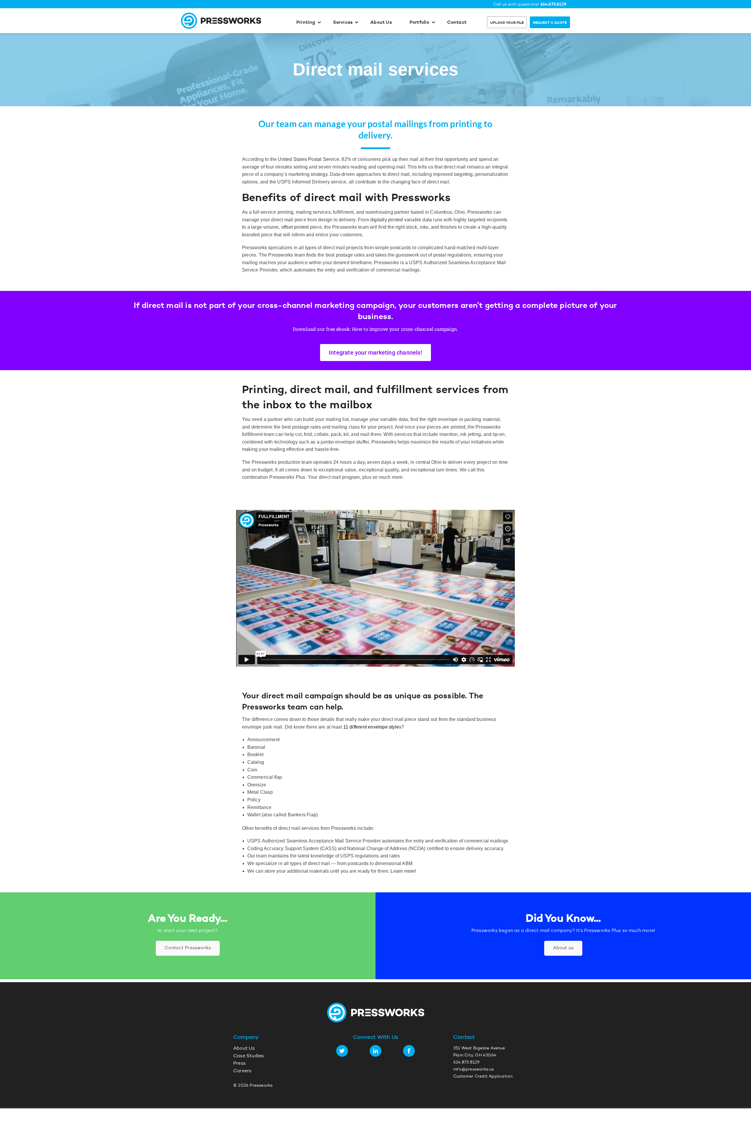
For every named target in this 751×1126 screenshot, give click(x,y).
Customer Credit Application (482, 1077)
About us (563, 948)
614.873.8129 (553, 4)
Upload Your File (507, 23)
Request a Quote (550, 23)
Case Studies (248, 1056)
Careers (242, 1071)
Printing (305, 22)
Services (343, 22)
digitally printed (386, 219)
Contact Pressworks (188, 948)
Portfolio (419, 22)
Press (239, 1063)
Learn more (402, 871)
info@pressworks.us (473, 1070)
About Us (381, 22)
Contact (456, 22)
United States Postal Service (308, 159)
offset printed (295, 227)
